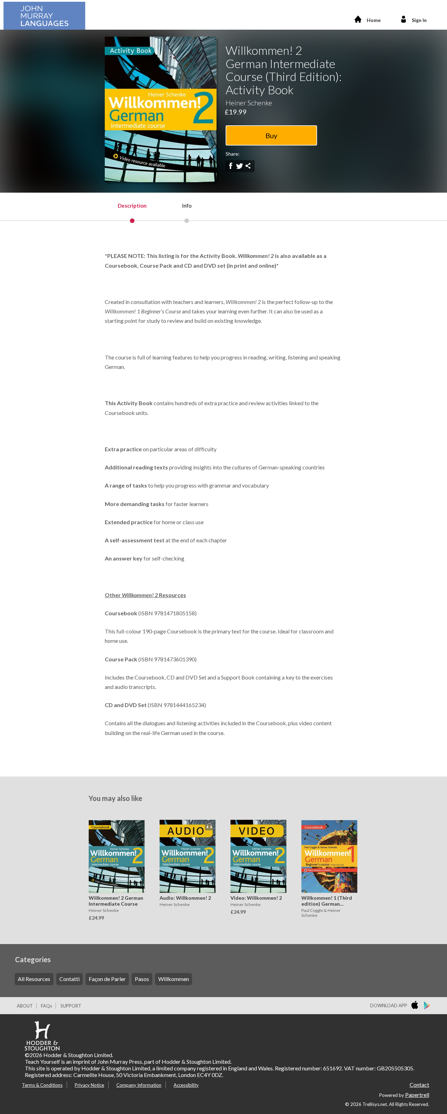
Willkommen (173, 978)
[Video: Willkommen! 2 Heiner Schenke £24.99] (257, 851)
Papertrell (417, 1094)
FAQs (46, 1006)
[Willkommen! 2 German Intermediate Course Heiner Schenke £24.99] (115, 851)
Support (70, 1006)
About (25, 1006)
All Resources (34, 978)
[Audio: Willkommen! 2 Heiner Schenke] (186, 851)
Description (132, 205)
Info (187, 205)
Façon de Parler (107, 978)
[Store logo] (416, 1006)
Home (374, 20)
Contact (419, 1084)
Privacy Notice (89, 1085)
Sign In (419, 20)
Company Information (138, 1085)
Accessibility (186, 1085)
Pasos (142, 978)
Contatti (69, 978)
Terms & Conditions (42, 1085)
